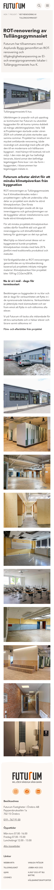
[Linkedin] (38, 791)
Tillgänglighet (11, 867)
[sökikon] (39, 6)
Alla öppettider (12, 846)
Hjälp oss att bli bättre (36, 874)
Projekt (13, 14)
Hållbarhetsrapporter (39, 880)
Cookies (8, 877)
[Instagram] (15, 791)
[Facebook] (27, 791)
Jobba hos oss (35, 867)
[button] (47, 6)
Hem (5, 14)
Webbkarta (9, 862)
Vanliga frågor (35, 862)
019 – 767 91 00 (12, 819)
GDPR (6, 872)
